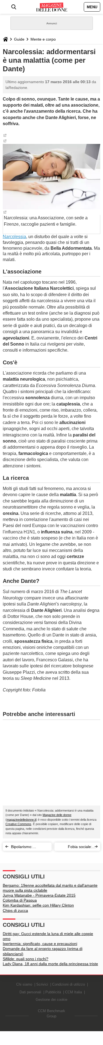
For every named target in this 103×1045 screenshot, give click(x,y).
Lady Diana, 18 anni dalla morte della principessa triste (50, 964)
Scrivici (42, 984)
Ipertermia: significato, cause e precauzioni (40, 943)
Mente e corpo (43, 39)
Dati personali (30, 992)
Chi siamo (24, 984)
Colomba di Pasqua (20, 900)
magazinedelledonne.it (21, 819)
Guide (19, 39)
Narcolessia (14, 236)
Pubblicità (53, 992)
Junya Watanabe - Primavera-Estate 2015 (39, 895)
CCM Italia (73, 992)
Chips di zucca (15, 910)
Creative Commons (18, 824)
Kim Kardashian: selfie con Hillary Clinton (38, 905)
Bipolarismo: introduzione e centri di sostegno (28, 847)
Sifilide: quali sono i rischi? (25, 959)
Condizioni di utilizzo (68, 984)
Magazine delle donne (57, 815)
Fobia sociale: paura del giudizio (76, 847)
